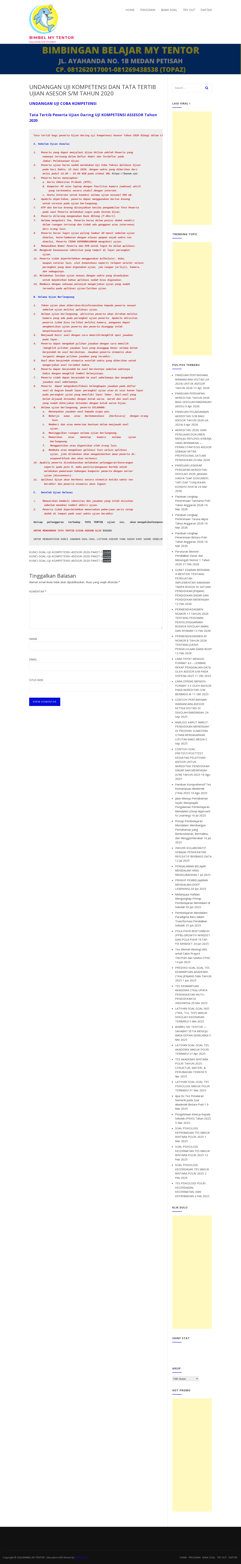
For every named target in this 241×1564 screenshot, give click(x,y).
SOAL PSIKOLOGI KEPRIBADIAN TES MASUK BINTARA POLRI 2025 (192, 1132)
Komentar (37, 591)
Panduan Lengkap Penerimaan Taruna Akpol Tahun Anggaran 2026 (191, 519)
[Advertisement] (192, 168)
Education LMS (55, 1557)
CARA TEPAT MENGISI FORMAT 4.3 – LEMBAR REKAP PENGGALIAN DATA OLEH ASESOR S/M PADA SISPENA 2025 (193, 667)
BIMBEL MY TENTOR (51, 37)
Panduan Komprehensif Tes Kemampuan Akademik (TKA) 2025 (193, 788)
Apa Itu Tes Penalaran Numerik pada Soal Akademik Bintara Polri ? (190, 1100)
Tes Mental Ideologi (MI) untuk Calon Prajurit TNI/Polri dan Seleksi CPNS (192, 953)
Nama (33, 639)
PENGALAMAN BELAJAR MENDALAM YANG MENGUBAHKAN (190, 870)
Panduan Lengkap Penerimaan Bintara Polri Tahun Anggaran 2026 (191, 537)
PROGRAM (147, 10)
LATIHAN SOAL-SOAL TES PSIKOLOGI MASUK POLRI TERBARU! (192, 1086)
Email (33, 659)
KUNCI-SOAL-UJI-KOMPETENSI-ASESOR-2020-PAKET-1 (66, 552)
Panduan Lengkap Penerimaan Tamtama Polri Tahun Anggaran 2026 (192, 501)
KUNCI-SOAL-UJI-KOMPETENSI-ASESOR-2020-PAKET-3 (66, 560)
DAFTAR (206, 10)
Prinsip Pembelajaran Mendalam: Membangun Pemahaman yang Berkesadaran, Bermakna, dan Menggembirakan (191, 829)
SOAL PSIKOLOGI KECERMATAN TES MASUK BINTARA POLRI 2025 (192, 1151)
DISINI (107, 530)
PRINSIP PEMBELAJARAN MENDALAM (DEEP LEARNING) (191, 884)
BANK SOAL (169, 10)
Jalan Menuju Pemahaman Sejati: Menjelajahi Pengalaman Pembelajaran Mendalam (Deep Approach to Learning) (192, 806)
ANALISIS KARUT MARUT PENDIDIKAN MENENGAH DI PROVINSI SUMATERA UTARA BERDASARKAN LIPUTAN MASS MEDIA (192, 730)
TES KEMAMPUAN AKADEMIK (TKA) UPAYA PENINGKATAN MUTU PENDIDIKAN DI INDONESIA (191, 994)
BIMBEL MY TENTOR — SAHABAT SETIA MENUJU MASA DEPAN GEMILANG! (191, 1031)
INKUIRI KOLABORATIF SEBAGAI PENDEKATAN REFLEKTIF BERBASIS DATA (193, 852)
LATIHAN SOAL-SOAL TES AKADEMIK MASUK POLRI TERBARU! (192, 1049)
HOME (130, 10)
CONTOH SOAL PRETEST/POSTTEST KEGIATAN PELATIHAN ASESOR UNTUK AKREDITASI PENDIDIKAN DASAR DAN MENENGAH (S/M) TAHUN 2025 (192, 761)
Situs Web (36, 680)
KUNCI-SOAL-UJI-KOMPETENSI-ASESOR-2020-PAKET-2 (66, 556)
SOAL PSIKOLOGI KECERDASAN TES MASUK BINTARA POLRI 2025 (192, 1169)
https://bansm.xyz (124, 173)
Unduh (107, 552)
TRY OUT (189, 10)
